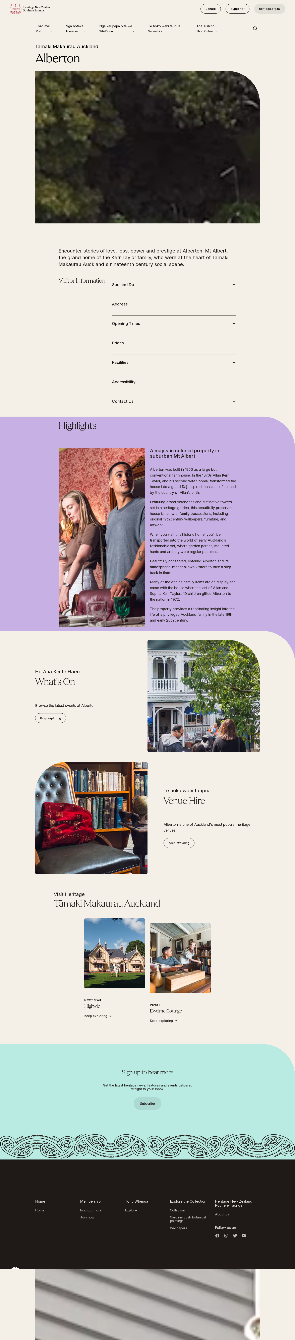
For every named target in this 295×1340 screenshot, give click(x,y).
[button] (147, 634)
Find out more (91, 1210)
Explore (131, 1210)
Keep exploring (50, 718)
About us (222, 1214)
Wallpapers (178, 1228)
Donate (210, 8)
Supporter (237, 8)
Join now (87, 1217)
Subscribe (147, 1104)
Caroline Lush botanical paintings (188, 1219)
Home (39, 1210)
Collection (177, 1210)
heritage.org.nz (270, 8)
